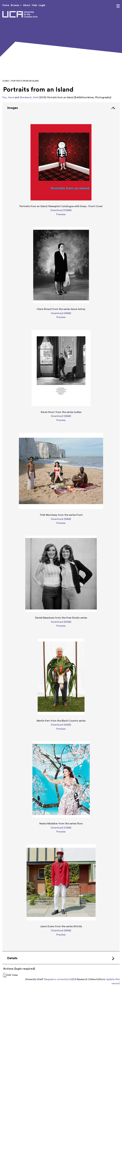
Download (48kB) (61, 313)
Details (12, 958)
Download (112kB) (61, 827)
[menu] (118, 6)
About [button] (26, 5)
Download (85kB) (61, 930)
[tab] (61, 526)
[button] (4, 975)
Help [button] (34, 5)
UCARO (5, 81)
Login (42, 5)
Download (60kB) (61, 622)
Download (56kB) (61, 724)
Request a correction (56, 979)
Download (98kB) (61, 519)
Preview (61, 214)
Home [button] (5, 5)
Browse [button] (15, 5)
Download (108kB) (61, 210)
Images (12, 108)
